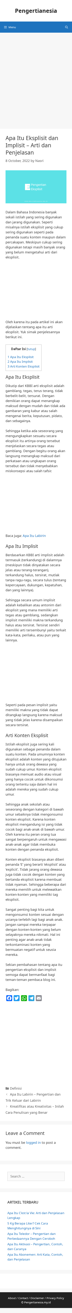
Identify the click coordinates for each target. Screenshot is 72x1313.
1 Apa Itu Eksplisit (21, 357)
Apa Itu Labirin (34, 535)
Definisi (16, 1088)
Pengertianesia (36, 10)
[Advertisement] (36, 82)
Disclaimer (37, 1298)
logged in (33, 1142)
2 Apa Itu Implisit (20, 361)
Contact (23, 1298)
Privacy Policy (55, 1298)
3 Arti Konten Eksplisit (24, 366)
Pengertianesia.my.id (37, 1302)
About (12, 1298)
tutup (31, 349)
